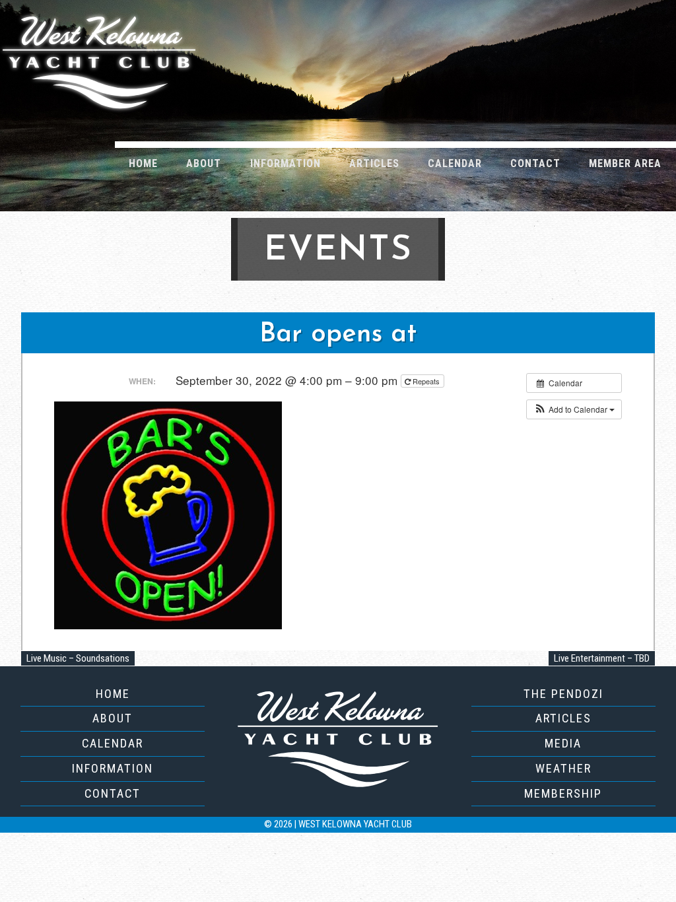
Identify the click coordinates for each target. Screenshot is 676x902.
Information (285, 163)
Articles (374, 163)
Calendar (455, 163)
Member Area (625, 163)
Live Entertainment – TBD (602, 658)
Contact (535, 163)
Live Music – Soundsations (77, 658)
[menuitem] (143, 163)
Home (143, 163)
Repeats (426, 381)
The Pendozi (563, 694)
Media (563, 743)
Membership (563, 793)
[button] (574, 409)
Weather (563, 768)
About (203, 163)
